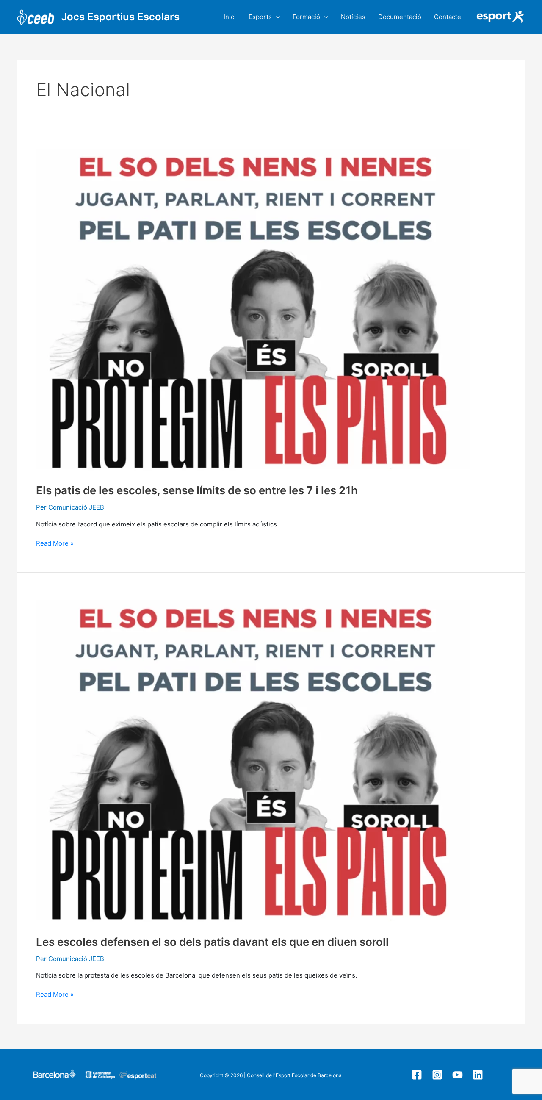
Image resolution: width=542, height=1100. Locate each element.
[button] (276, 17)
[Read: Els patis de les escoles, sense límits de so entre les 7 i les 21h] (253, 307)
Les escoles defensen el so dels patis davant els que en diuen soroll (212, 941)
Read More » (55, 543)
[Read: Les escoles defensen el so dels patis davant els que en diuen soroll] (253, 758)
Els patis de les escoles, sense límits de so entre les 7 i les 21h (197, 490)
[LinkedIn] (478, 1075)
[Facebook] (417, 1075)
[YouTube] (457, 1075)
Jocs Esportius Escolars (120, 17)
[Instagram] (437, 1075)
